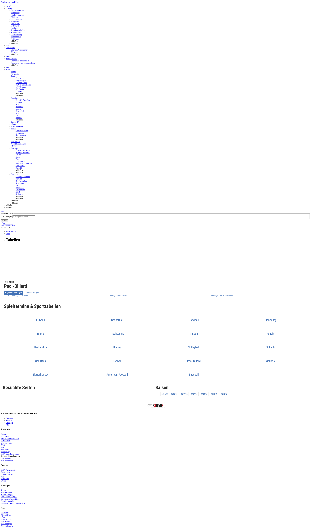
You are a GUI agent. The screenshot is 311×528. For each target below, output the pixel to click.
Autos (18, 157)
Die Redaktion (21, 181)
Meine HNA (6, 515)
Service (9, 420)
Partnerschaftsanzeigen (9, 499)
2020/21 (174, 394)
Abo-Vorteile (6, 521)
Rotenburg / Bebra (18, 30)
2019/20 (184, 394)
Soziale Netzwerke (8, 474)
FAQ (17, 185)
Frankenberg (15, 13)
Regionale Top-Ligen (13, 293)
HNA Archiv (6, 519)
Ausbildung (5, 452)
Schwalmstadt (16, 32)
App (2, 476)
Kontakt (19, 168)
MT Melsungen (21, 87)
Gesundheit (20, 111)
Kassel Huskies (21, 83)
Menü (3, 211)
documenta (20, 133)
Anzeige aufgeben (23, 153)
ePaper (3, 517)
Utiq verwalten (6, 443)
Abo (7, 425)
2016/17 (214, 394)
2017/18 (204, 394)
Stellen (18, 155)
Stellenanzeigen (7, 495)
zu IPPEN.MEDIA (8, 225)
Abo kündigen (6, 458)
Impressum (20, 188)
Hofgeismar (15, 21)
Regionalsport (21, 80)
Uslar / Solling (16, 35)
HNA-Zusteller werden (10, 454)
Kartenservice (21, 135)
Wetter (3, 481)
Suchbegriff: (7, 217)
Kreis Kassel (15, 24)
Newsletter (20, 183)
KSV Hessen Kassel (23, 85)
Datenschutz (20, 190)
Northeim (14, 28)
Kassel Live (5, 472)
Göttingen (14, 17)
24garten (19, 102)
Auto (17, 104)
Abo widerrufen (7, 460)
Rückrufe (14, 52)
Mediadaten (20, 166)
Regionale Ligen (32, 293)
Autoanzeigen (6, 492)
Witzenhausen (16, 37)
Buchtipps (19, 107)
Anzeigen (9, 423)
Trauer (18, 159)
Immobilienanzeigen (9, 497)
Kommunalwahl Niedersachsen (23, 63)
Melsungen (15, 26)
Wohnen (19, 118)
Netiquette (19, 194)
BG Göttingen (21, 89)
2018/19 (194, 394)
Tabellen (19, 91)
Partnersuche (20, 161)
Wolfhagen (15, 39)
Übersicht (4, 513)
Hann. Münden (16, 19)
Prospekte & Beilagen (24, 163)
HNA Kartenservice (8, 470)
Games (18, 109)
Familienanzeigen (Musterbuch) (13, 503)
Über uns (9, 418)
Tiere (17, 115)
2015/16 (224, 394)
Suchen (4, 221)
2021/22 (164, 394)
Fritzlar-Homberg (17, 15)
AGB (18, 192)
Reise (18, 113)
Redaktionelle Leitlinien (10, 439)
